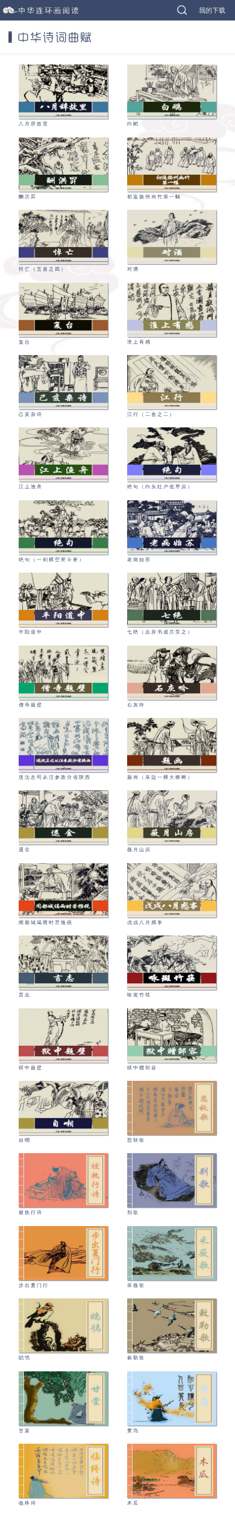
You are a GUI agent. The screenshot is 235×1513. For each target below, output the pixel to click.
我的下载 (212, 10)
